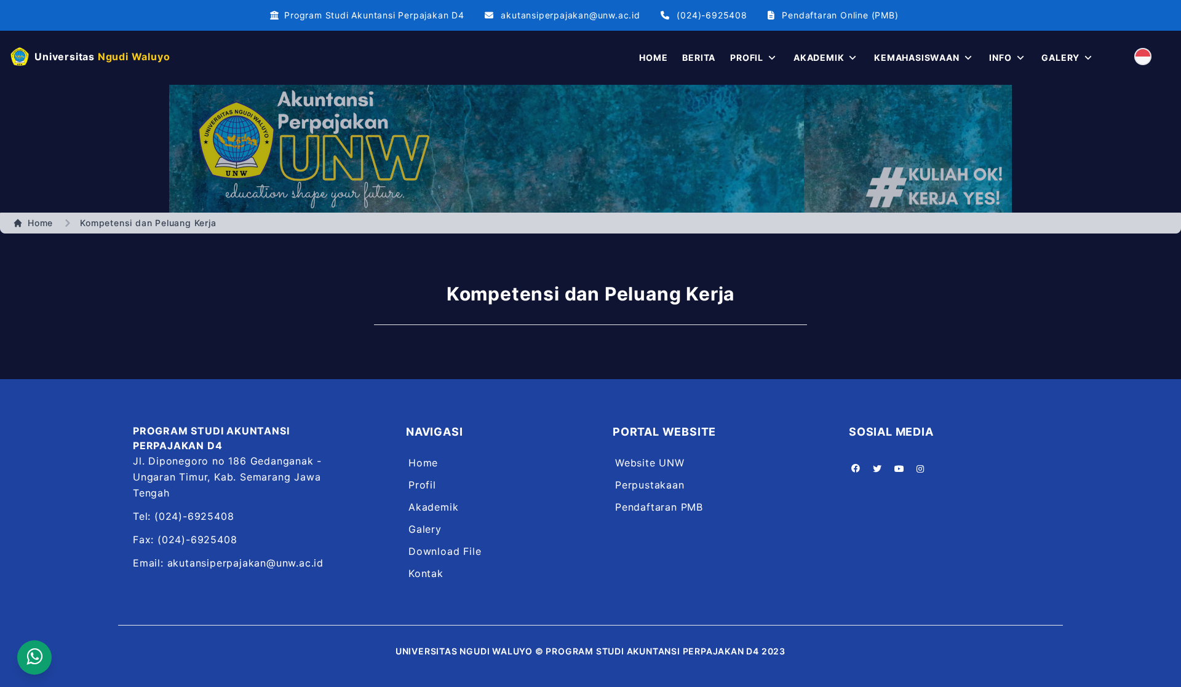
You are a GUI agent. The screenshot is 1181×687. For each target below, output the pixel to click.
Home (40, 223)
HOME (653, 57)
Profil (422, 485)
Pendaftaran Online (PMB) (840, 15)
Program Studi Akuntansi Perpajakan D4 (374, 15)
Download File (444, 551)
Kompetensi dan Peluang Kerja (148, 223)
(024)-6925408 (712, 15)
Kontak (425, 573)
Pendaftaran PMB (659, 507)
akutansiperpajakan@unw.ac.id (570, 15)
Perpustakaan (650, 485)
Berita (698, 57)
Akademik (433, 507)
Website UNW (650, 463)
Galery (425, 529)
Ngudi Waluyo (102, 56)
